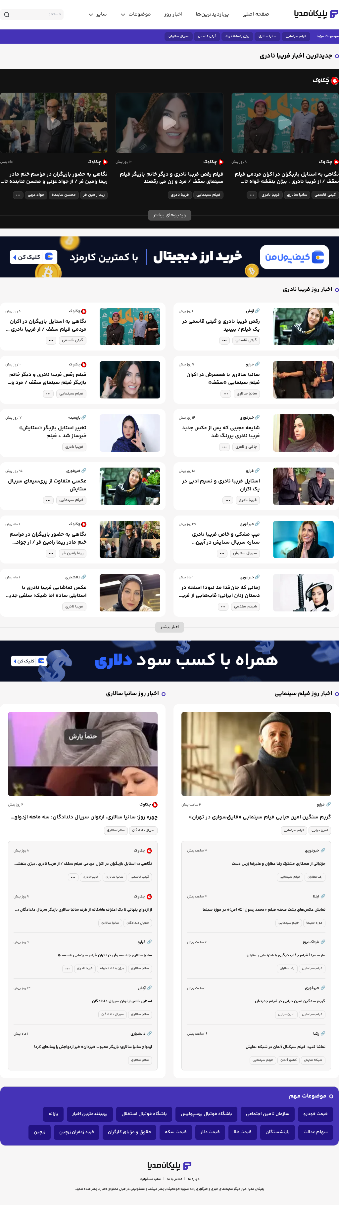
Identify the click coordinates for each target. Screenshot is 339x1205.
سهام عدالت (316, 1132)
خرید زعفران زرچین (76, 1132)
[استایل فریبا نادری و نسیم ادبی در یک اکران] (303, 486)
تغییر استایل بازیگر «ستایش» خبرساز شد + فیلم (52, 432)
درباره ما (194, 1179)
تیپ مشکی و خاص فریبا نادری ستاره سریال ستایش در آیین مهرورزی (226, 539)
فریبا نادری (271, 195)
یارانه (53, 1114)
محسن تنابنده (64, 195)
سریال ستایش (179, 36)
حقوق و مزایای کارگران (129, 1132)
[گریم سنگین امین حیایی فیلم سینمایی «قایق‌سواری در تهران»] (256, 754)
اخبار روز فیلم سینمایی (303, 693)
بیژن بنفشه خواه (237, 36)
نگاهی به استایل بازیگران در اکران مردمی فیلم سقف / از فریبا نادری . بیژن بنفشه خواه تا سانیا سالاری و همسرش (287, 178)
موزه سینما (314, 923)
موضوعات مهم (307, 1096)
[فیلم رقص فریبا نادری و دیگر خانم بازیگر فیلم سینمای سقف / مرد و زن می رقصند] (169, 123)
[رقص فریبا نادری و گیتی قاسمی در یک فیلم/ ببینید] (303, 326)
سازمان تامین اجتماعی (267, 1114)
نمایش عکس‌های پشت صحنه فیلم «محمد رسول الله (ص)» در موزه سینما (264, 910)
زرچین (39, 1132)
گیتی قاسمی (207, 36)
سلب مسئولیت (150, 1179)
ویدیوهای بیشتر (169, 215)
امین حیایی (320, 830)
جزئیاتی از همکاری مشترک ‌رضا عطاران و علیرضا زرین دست (278, 864)
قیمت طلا (243, 1132)
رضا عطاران (315, 877)
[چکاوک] (169, 81)
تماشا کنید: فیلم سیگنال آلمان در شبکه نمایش (285, 1047)
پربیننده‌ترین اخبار (90, 1114)
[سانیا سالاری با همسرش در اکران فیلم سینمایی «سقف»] (303, 379)
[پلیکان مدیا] (316, 14)
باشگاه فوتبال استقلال (144, 1114)
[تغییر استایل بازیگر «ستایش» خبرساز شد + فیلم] (130, 433)
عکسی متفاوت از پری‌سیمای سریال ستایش (47, 485)
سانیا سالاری (267, 36)
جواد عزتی (36, 195)
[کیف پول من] (169, 257)
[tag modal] (252, 195)
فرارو (324, 805)
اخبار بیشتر (170, 627)
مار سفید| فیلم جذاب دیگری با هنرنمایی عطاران (286, 955)
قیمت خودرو (315, 1114)
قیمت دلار (210, 1132)
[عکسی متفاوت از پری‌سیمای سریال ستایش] (130, 486)
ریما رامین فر (94, 195)
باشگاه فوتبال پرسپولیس (206, 1114)
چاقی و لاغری (246, 447)
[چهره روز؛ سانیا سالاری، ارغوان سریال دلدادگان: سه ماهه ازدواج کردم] (83, 754)
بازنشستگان (278, 1132)
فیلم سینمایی (296, 36)
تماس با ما (174, 1179)
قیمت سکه (176, 1132)
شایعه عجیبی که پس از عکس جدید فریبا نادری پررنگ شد (221, 432)
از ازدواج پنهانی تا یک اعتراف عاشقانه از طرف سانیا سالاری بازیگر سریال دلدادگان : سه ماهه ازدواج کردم (85, 910)
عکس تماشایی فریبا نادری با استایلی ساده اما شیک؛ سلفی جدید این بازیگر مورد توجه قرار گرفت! (46, 592)
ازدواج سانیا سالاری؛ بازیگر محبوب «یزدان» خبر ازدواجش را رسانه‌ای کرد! (93, 1047)
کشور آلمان (288, 1060)
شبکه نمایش (313, 1060)
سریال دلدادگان (143, 830)
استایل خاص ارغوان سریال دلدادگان (122, 1001)
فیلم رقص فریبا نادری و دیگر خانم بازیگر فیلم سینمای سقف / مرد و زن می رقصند (171, 178)
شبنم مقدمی (245, 606)
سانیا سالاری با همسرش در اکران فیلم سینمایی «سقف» (223, 379)
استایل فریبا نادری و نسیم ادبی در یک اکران (221, 485)
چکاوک (145, 805)
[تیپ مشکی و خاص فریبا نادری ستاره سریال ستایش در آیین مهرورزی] (303, 539)
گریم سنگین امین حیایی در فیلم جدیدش (290, 1001)
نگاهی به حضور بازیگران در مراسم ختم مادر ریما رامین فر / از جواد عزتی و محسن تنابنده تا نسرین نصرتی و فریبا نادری (56, 178)
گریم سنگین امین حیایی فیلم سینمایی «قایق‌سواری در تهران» (260, 817)
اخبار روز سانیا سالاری (132, 693)
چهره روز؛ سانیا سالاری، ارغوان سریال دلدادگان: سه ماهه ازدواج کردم (86, 817)
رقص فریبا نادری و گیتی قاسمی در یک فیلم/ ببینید (221, 326)
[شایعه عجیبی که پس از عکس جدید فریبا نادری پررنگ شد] (303, 433)
